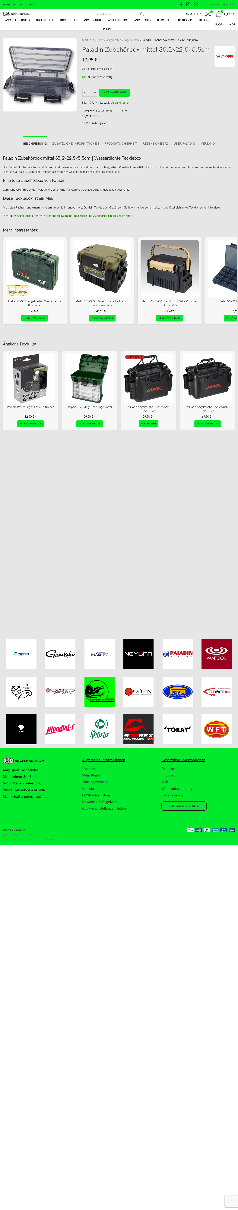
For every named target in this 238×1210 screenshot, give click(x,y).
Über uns (89, 769)
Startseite (88, 40)
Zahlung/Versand (95, 782)
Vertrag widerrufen (184, 805)
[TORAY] (177, 729)
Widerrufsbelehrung (176, 789)
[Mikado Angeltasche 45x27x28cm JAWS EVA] (207, 378)
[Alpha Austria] (21, 729)
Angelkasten (131, 40)
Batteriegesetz (172, 795)
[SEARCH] (142, 14)
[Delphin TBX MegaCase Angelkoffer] (89, 378)
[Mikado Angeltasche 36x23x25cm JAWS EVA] (148, 378)
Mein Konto (91, 775)
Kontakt (88, 789)
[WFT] (216, 729)
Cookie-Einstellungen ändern (104, 808)
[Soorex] (138, 729)
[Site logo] (16, 14)
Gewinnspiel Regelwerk (100, 802)
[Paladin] (177, 654)
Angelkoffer (113, 40)
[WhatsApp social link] (196, 4)
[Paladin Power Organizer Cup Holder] (30, 378)
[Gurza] (138, 692)
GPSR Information (96, 795)
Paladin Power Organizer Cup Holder (30, 407)
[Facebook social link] (181, 4)
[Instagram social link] (188, 4)
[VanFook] (216, 654)
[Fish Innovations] (99, 692)
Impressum (169, 775)
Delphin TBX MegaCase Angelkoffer (89, 407)
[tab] (35, 142)
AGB (164, 782)
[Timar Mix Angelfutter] (216, 692)
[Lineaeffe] (177, 692)
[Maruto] (99, 654)
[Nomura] (138, 654)
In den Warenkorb (114, 92)
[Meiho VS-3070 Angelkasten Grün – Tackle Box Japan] (35, 269)
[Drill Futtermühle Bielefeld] (21, 692)
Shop (100, 40)
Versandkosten (120, 102)
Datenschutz (170, 769)
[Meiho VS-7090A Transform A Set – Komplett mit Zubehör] (170, 269)
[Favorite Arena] (60, 692)
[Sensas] (99, 729)
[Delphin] (21, 654)
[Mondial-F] (60, 729)
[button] (34, 318)
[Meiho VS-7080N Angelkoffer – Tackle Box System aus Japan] (102, 269)
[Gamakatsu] (60, 654)
